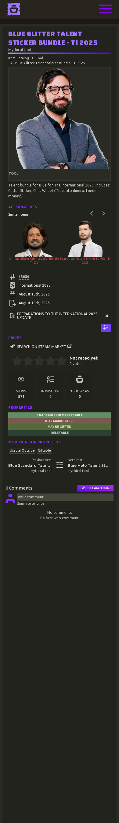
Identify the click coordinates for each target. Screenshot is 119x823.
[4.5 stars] (59, 361)
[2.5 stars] (37, 361)
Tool (39, 58)
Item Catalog (18, 58)
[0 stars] (10, 361)
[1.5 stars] (26, 361)
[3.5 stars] (48, 361)
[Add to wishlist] (106, 328)
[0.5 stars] (14, 361)
